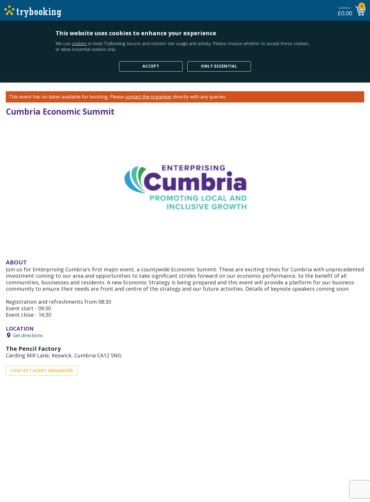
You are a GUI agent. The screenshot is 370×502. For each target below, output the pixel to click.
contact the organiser (148, 97)
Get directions (28, 335)
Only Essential (219, 66)
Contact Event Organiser (41, 370)
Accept (151, 66)
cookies (79, 43)
